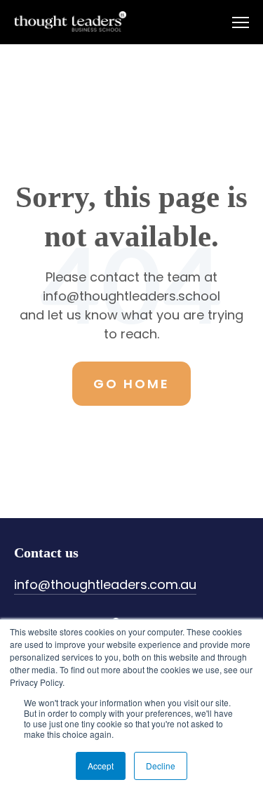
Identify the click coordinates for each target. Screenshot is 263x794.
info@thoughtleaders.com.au (105, 584)
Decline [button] (160, 766)
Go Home (131, 383)
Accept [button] (101, 766)
